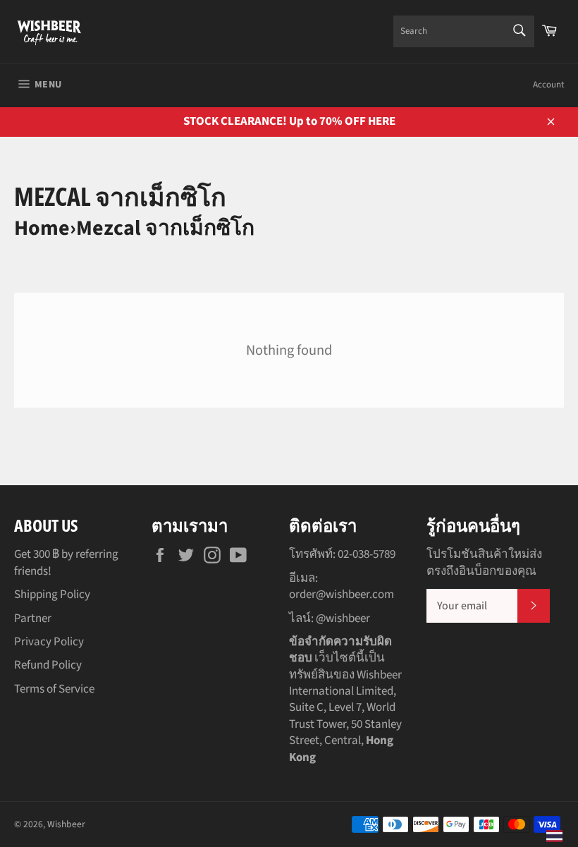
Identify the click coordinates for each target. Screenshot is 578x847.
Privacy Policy (49, 641)
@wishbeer (343, 618)
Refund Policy (48, 665)
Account (548, 84)
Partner (32, 618)
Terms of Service (54, 689)
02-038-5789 (366, 554)
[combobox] (463, 31)
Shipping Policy (52, 594)
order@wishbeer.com (341, 594)
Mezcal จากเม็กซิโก (165, 228)
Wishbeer (66, 824)
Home (42, 228)
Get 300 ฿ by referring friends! (66, 562)
